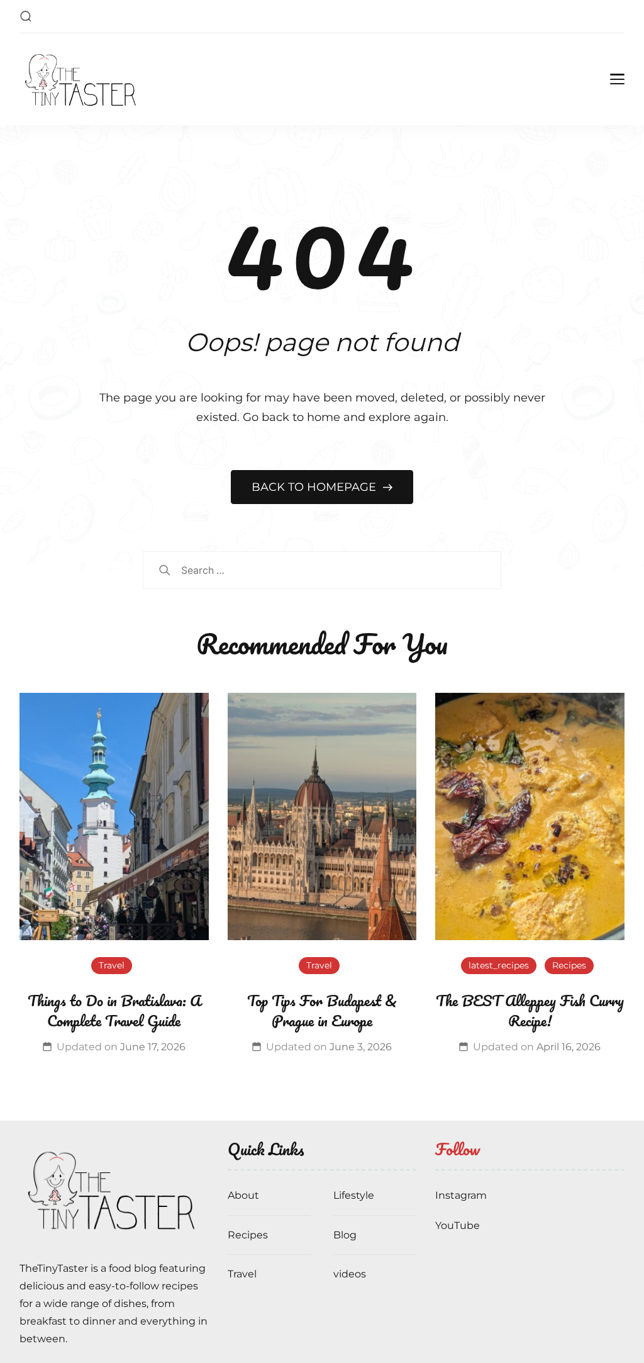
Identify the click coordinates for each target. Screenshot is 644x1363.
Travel (112, 965)
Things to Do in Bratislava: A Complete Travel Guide (114, 1010)
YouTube (457, 1225)
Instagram (461, 1195)
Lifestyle (353, 1195)
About (243, 1195)
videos (349, 1274)
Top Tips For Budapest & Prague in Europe (322, 1010)
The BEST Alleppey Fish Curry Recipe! (530, 1010)
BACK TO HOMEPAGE (315, 487)
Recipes (569, 965)
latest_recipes (499, 965)
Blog (345, 1235)
